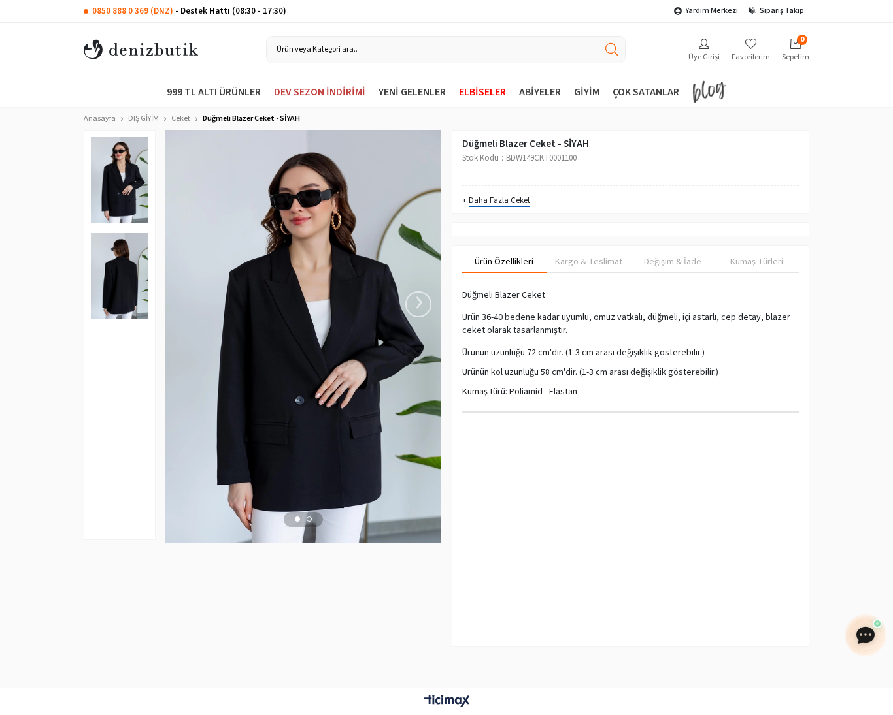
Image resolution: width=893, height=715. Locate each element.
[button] (297, 519)
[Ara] (612, 50)
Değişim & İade (672, 261)
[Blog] (709, 91)
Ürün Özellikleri (504, 261)
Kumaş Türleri (756, 261)
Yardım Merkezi (711, 10)
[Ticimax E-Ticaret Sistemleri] (446, 701)
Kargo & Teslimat (588, 261)
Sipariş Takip (782, 10)
